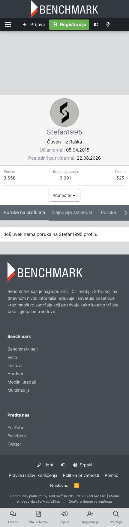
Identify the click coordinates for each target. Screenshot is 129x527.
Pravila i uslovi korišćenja (33, 475)
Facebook (17, 435)
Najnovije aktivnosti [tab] (73, 212)
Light (47, 464)
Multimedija (19, 390)
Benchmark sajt (23, 348)
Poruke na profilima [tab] (24, 212)
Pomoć (111, 475)
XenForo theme (81, 501)
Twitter (14, 444)
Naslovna (59, 485)
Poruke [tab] (108, 212)
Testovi (15, 365)
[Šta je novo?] (108, 25)
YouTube (16, 427)
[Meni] (7, 24)
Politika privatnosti (81, 475)
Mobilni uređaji (22, 381)
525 (120, 177)
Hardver (15, 373)
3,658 (10, 177)
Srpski (85, 464)
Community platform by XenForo (58, 496)
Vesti (12, 357)
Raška (75, 142)
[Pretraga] (121, 25)
